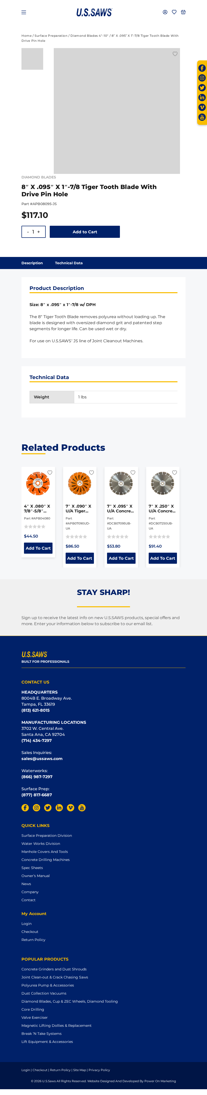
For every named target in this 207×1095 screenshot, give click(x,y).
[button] (174, 54)
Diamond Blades (38, 177)
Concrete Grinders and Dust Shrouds (54, 969)
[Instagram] (202, 78)
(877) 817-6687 (36, 794)
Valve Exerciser (34, 1017)
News (26, 884)
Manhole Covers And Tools (44, 851)
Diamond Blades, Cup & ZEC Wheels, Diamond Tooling (69, 1001)
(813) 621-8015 (35, 710)
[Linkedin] (202, 97)
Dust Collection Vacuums (43, 993)
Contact (28, 900)
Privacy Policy (99, 1070)
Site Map (79, 1070)
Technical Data (69, 263)
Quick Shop (41, 483)
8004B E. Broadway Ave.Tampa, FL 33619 (46, 701)
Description (32, 263)
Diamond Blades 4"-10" (89, 35)
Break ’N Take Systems (41, 1033)
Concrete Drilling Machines (45, 859)
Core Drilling (32, 1009)
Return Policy (33, 939)
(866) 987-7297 (37, 776)
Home (26, 35)
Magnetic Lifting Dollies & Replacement (56, 1025)
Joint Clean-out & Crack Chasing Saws (54, 977)
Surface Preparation (51, 35)
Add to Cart (85, 232)
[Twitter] (202, 87)
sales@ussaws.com (42, 758)
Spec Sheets (32, 867)
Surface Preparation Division (46, 835)
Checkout (29, 931)
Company (30, 892)
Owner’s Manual (35, 876)
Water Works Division (40, 843)
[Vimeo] (202, 107)
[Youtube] (202, 117)
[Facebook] (202, 68)
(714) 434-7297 (36, 740)
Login (26, 923)
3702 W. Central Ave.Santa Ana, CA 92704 (43, 731)
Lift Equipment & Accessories (47, 1041)
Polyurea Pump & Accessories (47, 985)
